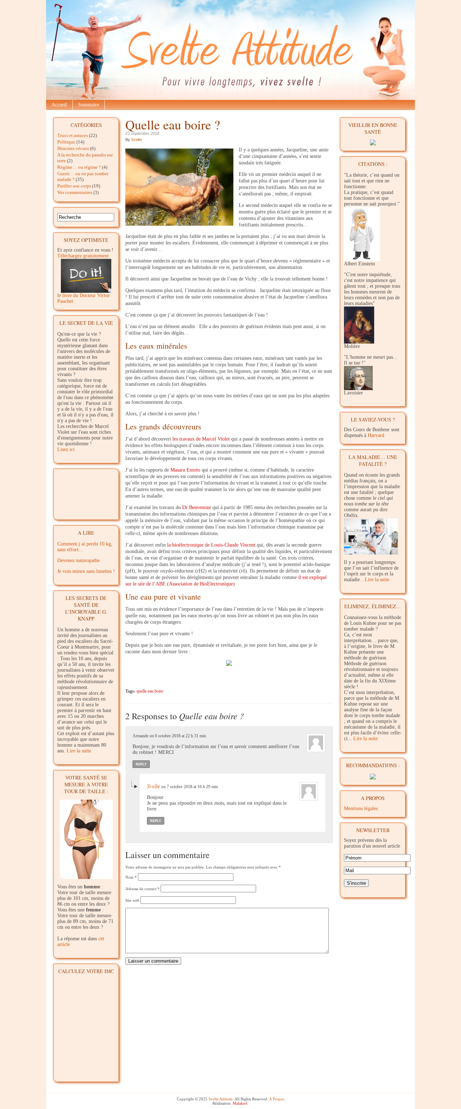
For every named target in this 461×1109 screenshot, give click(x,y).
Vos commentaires (74, 192)
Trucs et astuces (72, 135)
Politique (66, 142)
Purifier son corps (74, 186)
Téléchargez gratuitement (83, 256)
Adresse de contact (142, 889)
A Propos (276, 1099)
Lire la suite (79, 751)
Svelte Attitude (221, 1099)
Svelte (136, 139)
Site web (132, 900)
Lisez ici (66, 449)
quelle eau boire (149, 691)
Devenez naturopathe (78, 560)
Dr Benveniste (196, 507)
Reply (141, 764)
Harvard (376, 435)
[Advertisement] (86, 491)
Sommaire (88, 104)
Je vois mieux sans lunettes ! (86, 571)
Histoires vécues (73, 148)
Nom (131, 877)
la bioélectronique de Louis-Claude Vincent (211, 545)
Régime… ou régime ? (79, 167)
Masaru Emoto (185, 470)
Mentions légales (361, 808)
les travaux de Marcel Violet (201, 439)
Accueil (59, 104)
